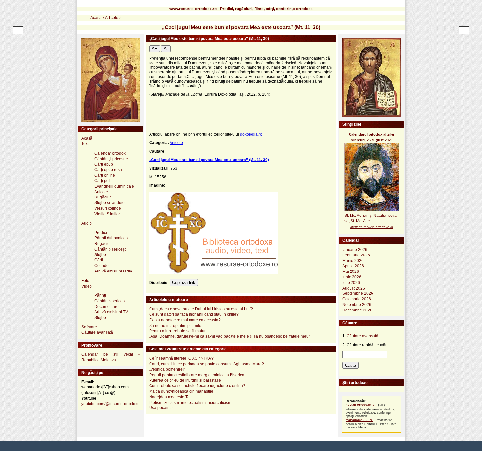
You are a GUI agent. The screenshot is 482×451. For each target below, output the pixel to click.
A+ (154, 48)
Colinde (101, 265)
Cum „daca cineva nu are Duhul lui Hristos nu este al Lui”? (201, 309)
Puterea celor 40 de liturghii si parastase (185, 380)
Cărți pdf (102, 181)
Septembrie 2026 (357, 293)
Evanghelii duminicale (114, 186)
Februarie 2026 (356, 255)
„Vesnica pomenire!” (167, 369)
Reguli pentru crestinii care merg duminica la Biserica (196, 375)
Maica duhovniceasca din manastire (181, 391)
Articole (176, 143)
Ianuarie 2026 (354, 249)
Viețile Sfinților (107, 214)
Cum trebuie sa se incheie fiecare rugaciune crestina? (197, 386)
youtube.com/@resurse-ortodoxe (110, 404)
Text (85, 143)
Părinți (100, 295)
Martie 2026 (353, 260)
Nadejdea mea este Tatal (171, 397)
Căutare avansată (97, 332)
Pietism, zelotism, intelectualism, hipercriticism (190, 402)
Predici (100, 232)
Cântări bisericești (110, 249)
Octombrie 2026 (356, 299)
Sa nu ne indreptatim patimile (175, 325)
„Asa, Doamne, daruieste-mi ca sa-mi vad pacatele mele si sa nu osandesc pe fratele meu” (229, 336)
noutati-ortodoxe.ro (360, 404)
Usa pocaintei (161, 407)
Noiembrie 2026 (356, 304)
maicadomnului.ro (359, 420)
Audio (86, 223)
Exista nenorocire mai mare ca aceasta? (185, 320)
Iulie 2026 (351, 282)
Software (89, 327)
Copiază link (183, 282)
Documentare (106, 306)
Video (86, 286)
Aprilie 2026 (353, 266)
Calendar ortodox (110, 153)
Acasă (86, 138)
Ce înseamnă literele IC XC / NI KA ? (181, 358)
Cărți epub (103, 164)
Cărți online (104, 175)
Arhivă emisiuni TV (111, 312)
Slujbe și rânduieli (110, 202)
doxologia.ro (251, 134)
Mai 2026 (350, 271)
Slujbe (100, 255)
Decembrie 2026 (357, 310)
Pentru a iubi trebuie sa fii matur (177, 331)
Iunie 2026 (351, 277)
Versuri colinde (107, 208)
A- (166, 48)
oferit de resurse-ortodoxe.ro (371, 227)
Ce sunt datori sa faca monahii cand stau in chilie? (194, 314)
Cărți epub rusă (108, 169)
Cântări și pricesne (111, 159)
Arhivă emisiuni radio (113, 271)
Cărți (98, 260)
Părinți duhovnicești (112, 238)
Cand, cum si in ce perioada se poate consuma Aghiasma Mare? (206, 364)
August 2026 (353, 288)
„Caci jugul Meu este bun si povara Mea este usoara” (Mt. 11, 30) (209, 160)
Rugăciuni (103, 197)
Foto (85, 280)
